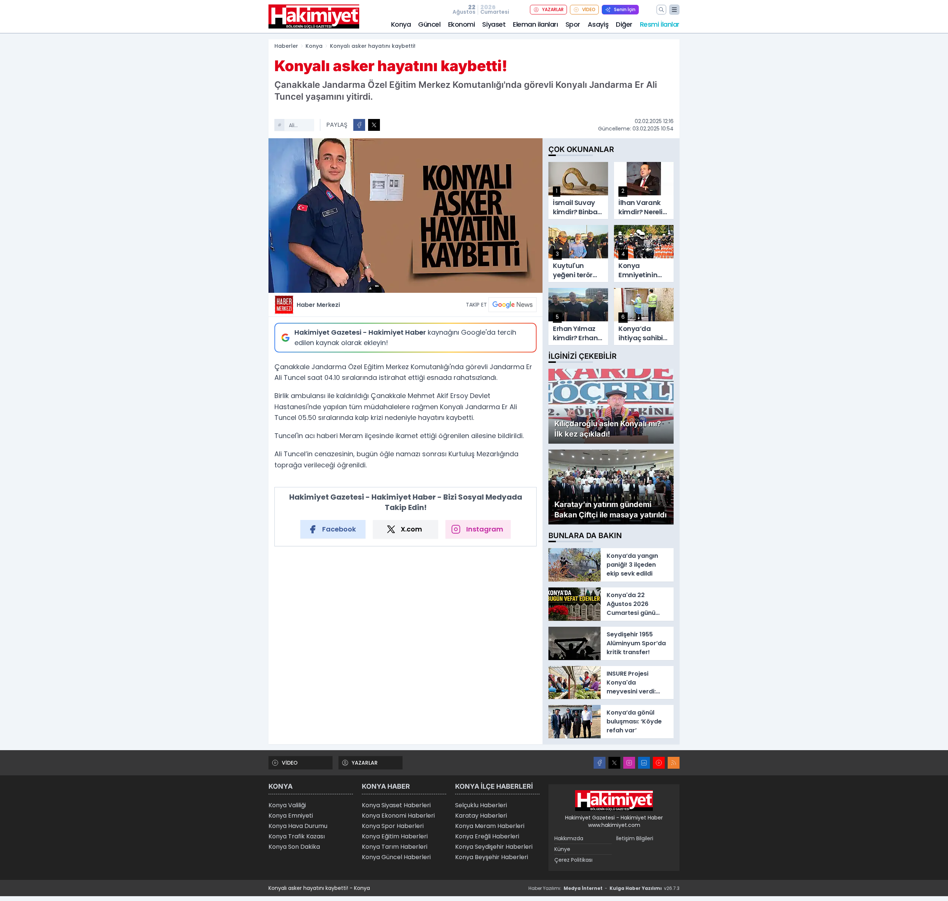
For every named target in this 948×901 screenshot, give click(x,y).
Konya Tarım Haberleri (394, 846)
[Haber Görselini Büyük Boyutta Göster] (405, 215)
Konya (401, 24)
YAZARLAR (553, 9)
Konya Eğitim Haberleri (395, 836)
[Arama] (661, 9)
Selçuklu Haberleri (481, 805)
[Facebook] (599, 763)
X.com (411, 529)
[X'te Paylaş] (374, 125)
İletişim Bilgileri (634, 838)
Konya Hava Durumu (297, 826)
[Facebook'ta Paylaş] (359, 125)
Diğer (624, 24)
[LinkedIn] (644, 763)
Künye (562, 849)
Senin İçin (624, 9)
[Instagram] (629, 763)
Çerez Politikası (573, 860)
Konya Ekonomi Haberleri (398, 815)
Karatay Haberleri (481, 815)
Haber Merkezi (318, 305)
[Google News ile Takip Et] (512, 304)
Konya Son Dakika (294, 846)
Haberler (286, 46)
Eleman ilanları (535, 24)
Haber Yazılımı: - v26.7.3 (604, 888)
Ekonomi (461, 24)
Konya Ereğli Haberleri (487, 836)
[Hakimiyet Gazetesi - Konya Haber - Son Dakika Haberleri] (614, 800)
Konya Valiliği (287, 805)
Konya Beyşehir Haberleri (491, 857)
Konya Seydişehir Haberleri (494, 846)
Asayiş (598, 24)
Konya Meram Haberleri (489, 826)
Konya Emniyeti (290, 815)
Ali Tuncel (298, 126)
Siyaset (493, 24)
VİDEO (588, 9)
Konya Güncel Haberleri (396, 857)
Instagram (484, 529)
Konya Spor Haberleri (393, 826)
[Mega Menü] (674, 9)
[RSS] (674, 763)
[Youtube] (659, 763)
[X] (614, 763)
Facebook (339, 529)
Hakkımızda (568, 838)
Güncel (429, 24)
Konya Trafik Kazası (296, 836)
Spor (572, 24)
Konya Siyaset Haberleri (396, 805)
